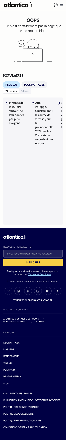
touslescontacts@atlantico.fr (33, 300)
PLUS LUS (11, 84)
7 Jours (24, 91)
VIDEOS (7, 362)
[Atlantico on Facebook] (28, 291)
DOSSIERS (8, 349)
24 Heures (11, 91)
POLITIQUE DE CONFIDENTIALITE (21, 407)
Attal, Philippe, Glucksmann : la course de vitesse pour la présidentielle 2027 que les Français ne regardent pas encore (44, 123)
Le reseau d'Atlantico (15, 321)
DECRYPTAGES (11, 342)
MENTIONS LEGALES (21, 393)
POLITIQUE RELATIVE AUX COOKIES (22, 420)
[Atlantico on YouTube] (57, 291)
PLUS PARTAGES (34, 84)
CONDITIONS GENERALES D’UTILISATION (25, 427)
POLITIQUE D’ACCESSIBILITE (18, 413)
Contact (41, 321)
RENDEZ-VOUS (11, 356)
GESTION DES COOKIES (47, 400)
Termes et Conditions (39, 274)
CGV (5, 393)
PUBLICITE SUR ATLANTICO (18, 400)
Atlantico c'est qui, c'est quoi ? (21, 318)
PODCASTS (9, 369)
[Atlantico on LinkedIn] (38, 291)
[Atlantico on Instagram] (48, 291)
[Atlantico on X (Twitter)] (18, 291)
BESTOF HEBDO (12, 376)
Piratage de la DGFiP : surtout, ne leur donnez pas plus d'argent (16, 113)
